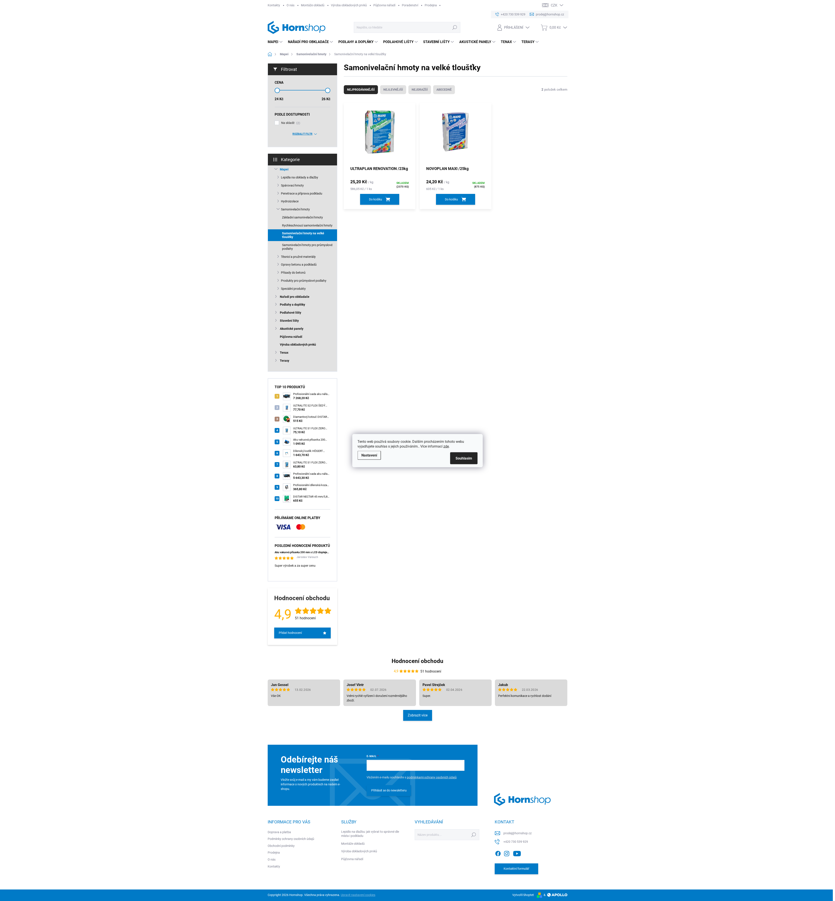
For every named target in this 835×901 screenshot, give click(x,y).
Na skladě (290, 123)
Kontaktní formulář (516, 868)
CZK (554, 5)
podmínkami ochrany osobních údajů (432, 777)
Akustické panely (291, 328)
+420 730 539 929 (515, 841)
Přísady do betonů (293, 272)
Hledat (454, 27)
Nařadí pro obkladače (294, 296)
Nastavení (369, 455)
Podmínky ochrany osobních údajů (291, 839)
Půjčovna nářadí (384, 5)
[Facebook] (498, 852)
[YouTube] (517, 852)
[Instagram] (506, 852)
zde (446, 446)
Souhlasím (464, 458)
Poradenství (410, 5)
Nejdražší (420, 89)
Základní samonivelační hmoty (302, 217)
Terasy (284, 360)
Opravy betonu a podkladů (299, 264)
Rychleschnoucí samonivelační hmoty (307, 225)
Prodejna (431, 5)
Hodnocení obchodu (417, 661)
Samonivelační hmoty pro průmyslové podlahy (307, 246)
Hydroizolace (290, 201)
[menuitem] (276, 41)
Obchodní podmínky (281, 846)
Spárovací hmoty (292, 185)
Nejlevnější (393, 89)
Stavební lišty (289, 320)
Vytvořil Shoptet (523, 895)
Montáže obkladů (312, 5)
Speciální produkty (293, 288)
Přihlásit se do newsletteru (389, 790)
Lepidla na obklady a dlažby (299, 177)
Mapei (284, 169)
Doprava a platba (279, 832)
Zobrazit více (418, 715)
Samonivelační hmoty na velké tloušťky (303, 235)
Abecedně (444, 89)
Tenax (284, 352)
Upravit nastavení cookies (358, 895)
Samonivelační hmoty (295, 209)
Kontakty (274, 5)
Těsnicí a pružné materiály (298, 256)
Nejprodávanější (361, 89)
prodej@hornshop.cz (517, 833)
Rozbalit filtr (302, 133)
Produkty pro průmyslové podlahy (303, 280)
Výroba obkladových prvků (349, 5)
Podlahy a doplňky (292, 304)
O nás (290, 5)
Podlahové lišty (290, 312)
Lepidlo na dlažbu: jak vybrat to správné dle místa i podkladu (370, 834)
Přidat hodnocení (290, 633)
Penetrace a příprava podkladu (301, 193)
